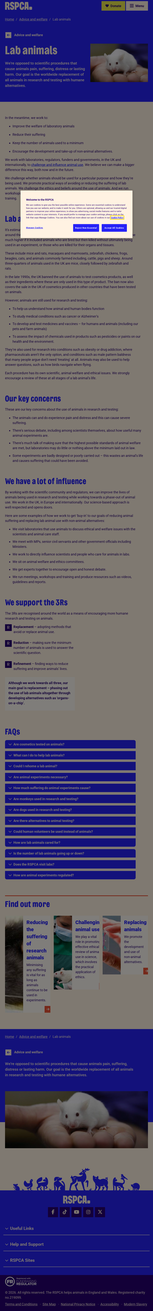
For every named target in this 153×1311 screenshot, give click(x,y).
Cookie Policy (117, 217)
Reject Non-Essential (86, 227)
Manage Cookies (34, 227)
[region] (76, 214)
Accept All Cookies (114, 227)
